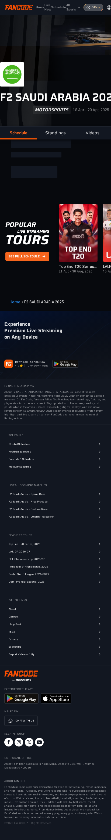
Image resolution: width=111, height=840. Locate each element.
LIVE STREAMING (33, 231)
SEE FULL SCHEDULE (24, 256)
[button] (18, 133)
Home (15, 302)
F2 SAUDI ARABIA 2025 (44, 302)
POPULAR (20, 224)
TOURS (27, 240)
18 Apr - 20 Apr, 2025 (91, 110)
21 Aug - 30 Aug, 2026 (75, 271)
